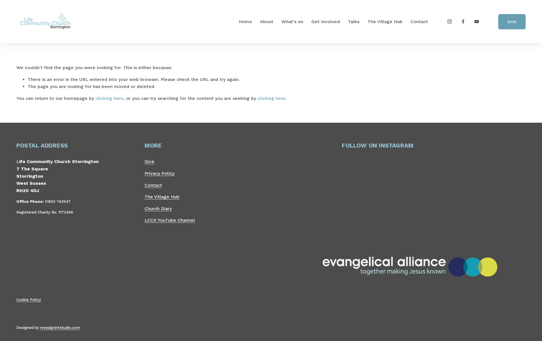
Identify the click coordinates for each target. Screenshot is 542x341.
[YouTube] (476, 21)
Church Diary (158, 208)
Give (512, 21)
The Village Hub (385, 21)
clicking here (109, 98)
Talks (353, 21)
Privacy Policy (159, 173)
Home (245, 21)
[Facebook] (463, 21)
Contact (419, 21)
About (266, 21)
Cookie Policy (28, 299)
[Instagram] (449, 21)
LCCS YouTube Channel (170, 220)
